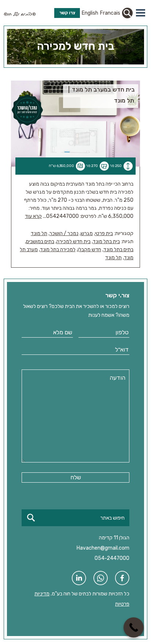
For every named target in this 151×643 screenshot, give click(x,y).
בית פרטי (104, 233)
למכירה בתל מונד (58, 249)
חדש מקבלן (89, 249)
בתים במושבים (40, 241)
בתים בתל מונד (118, 249)
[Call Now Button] (134, 627)
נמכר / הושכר (63, 233)
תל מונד (39, 233)
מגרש (87, 233)
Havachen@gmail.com (103, 548)
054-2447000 (112, 558)
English (90, 13)
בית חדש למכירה (73, 241)
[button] (141, 12)
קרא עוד (33, 216)
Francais (110, 13)
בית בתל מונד (106, 241)
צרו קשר (67, 12)
